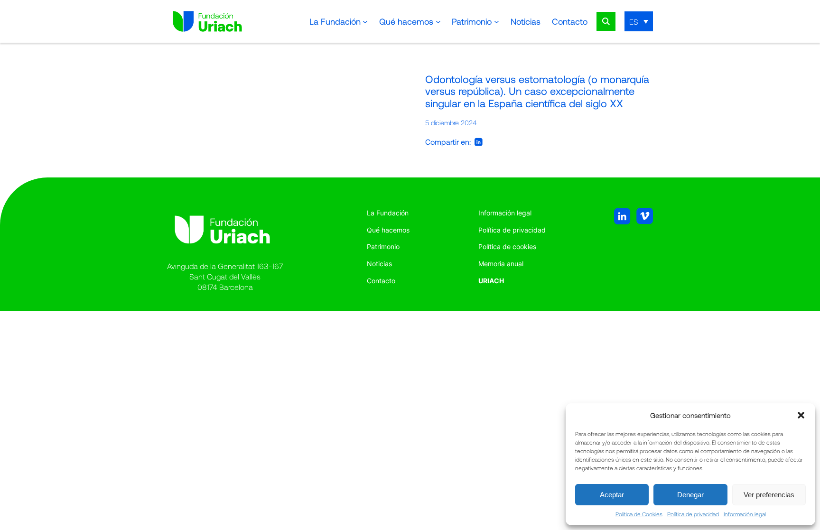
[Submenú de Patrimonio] (496, 21)
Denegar (690, 495)
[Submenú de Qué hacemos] (438, 21)
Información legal (745, 514)
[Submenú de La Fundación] (365, 21)
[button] (801, 415)
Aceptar (612, 495)
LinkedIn (479, 142)
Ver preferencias (769, 495)
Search (605, 21)
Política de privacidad (693, 514)
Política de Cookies (638, 514)
